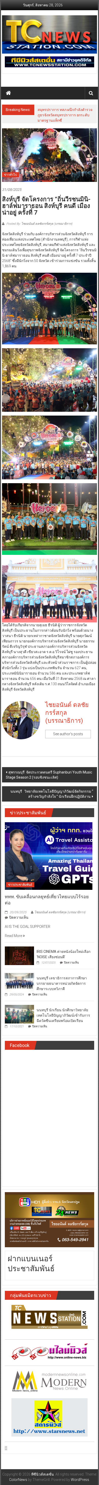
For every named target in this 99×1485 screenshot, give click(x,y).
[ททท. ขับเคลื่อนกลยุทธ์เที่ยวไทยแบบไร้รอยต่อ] (48, 856)
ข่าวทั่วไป (10, 175)
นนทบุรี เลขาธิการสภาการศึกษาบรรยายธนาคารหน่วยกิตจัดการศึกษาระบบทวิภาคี (62, 983)
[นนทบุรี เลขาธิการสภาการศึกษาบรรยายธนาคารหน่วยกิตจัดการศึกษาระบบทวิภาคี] (19, 982)
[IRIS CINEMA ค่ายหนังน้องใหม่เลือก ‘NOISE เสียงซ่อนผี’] (19, 955)
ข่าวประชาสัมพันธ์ (20, 885)
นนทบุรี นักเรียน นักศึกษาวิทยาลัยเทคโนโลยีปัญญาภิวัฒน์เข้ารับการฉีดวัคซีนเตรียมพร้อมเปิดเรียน (63, 1015)
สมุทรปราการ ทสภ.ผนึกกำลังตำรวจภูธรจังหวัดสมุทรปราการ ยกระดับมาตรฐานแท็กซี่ (65, 115)
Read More (14, 936)
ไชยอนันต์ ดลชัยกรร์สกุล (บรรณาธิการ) (67, 712)
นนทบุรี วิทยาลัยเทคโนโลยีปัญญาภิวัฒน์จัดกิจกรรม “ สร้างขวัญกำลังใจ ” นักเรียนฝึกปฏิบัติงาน (51, 793)
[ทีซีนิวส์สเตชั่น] (8, 93)
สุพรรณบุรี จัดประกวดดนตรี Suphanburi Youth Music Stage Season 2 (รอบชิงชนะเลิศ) (49, 774)
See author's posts (68, 734)
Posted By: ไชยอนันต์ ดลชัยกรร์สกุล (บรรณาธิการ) (39, 224)
